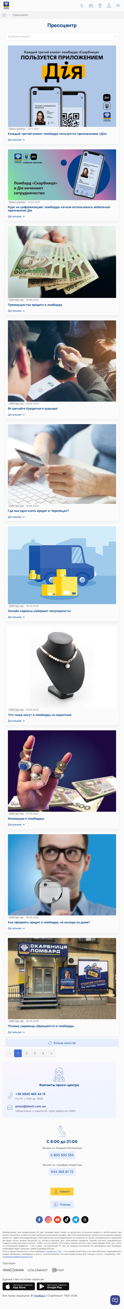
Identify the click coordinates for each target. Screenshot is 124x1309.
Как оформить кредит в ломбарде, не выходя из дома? (49, 922)
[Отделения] (99, 5)
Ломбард (39, 1295)
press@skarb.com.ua (30, 1106)
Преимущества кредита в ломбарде (35, 304)
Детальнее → (16, 139)
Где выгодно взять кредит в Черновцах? (38, 510)
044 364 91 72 (62, 1172)
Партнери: (9, 1263)
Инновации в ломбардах (26, 818)
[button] (115, 36)
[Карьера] (90, 5)
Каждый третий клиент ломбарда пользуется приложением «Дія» (57, 133)
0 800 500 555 (62, 1155)
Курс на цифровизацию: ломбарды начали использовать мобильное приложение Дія (59, 208)
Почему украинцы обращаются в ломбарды (41, 1026)
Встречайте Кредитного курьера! (33, 408)
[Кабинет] (109, 5)
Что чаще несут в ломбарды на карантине (40, 715)
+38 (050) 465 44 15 (30, 1094)
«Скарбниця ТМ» (53, 1251)
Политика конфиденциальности (17, 1256)
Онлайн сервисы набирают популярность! (39, 611)
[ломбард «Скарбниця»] (6, 5)
